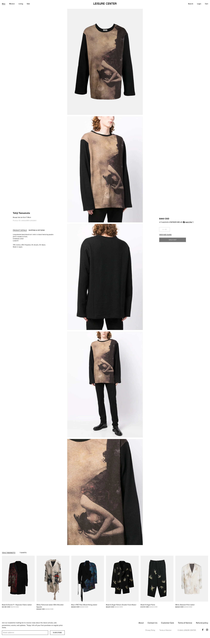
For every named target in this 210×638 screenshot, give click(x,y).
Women (12, 4)
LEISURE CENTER (189, 630)
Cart (206, 4)
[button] (176, 222)
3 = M (164, 229)
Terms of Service (185, 622)
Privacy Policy (150, 630)
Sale (28, 4)
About (141, 622)
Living (21, 4)
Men (3, 4)
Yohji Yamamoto (21, 212)
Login (199, 4)
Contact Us (152, 622)
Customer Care (167, 622)
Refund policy (202, 622)
